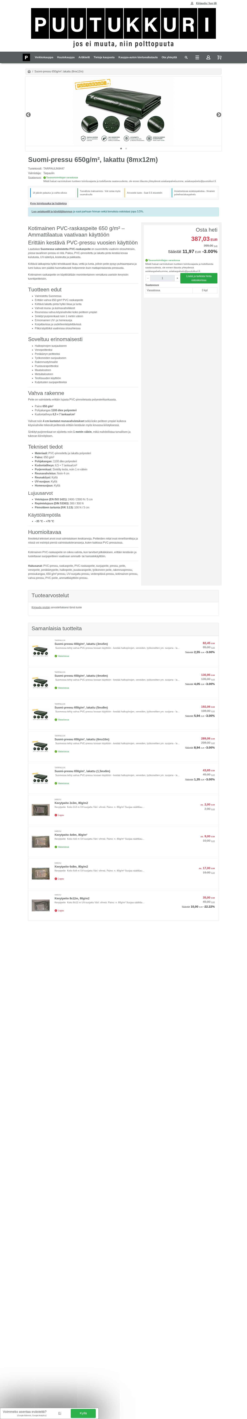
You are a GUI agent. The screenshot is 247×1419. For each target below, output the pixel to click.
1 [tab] (121, 148)
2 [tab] (126, 148)
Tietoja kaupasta (104, 57)
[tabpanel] (123, 111)
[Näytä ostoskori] (219, 57)
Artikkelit (84, 57)
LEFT (27, 113)
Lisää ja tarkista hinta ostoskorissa (199, 278)
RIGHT (217, 113)
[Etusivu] (29, 71)
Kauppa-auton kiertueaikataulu (138, 57)
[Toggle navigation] (186, 57)
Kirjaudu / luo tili (206, 3)
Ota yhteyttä (169, 57)
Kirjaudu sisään (41, 607)
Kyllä (83, 1413)
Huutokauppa (66, 57)
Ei (59, 1413)
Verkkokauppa (44, 57)
